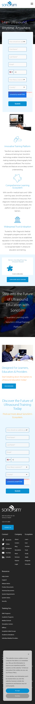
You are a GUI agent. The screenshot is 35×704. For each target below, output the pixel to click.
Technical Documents (8, 590)
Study (26, 553)
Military (4, 627)
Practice (27, 546)
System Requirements (8, 594)
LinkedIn (8, 557)
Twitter (8, 544)
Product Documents (8, 587)
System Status (6, 598)
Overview (27, 564)
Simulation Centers (7, 624)
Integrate (27, 560)
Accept (17, 690)
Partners (17, 557)
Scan (26, 543)
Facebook (8, 540)
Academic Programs (8, 617)
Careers (17, 543)
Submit (17, 104)
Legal (16, 564)
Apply (26, 557)
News (16, 553)
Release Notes (6, 583)
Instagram (9, 548)
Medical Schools (6, 620)
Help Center (5, 576)
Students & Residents (8, 635)
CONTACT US (7, 527)
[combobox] (17, 41)
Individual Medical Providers (10, 638)
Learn (26, 539)
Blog (16, 546)
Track (26, 550)
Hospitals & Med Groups (9, 631)
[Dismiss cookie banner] (28, 654)
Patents (17, 560)
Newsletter (18, 550)
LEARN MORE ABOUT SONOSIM (17, 279)
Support (4, 580)
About (16, 539)
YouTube (8, 553)
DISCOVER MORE (9, 386)
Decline (17, 696)
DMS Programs (6, 613)
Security (4, 601)
